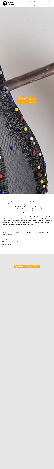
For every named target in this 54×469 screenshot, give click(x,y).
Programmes (36, 5)
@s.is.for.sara (6, 247)
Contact (50, 5)
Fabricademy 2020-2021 (15, 232)
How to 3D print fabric (9, 244)
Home (28, 5)
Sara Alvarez (5, 239)
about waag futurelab (39, 1)
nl (49, 1)
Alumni (44, 5)
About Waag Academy (25, 1)
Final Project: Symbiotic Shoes (11, 241)
